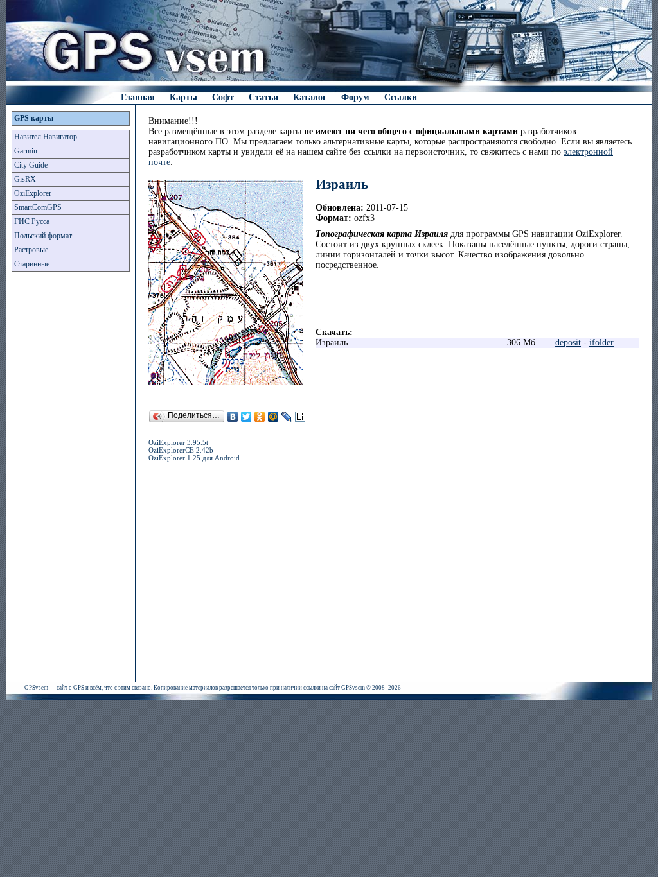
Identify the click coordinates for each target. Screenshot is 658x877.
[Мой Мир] (273, 416)
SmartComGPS (38, 207)
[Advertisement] (70, 480)
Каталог (309, 97)
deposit (568, 342)
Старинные (31, 263)
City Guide (31, 165)
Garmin (25, 150)
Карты (183, 97)
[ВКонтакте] (233, 416)
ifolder (601, 342)
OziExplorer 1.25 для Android (194, 458)
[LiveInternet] (300, 416)
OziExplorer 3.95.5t (178, 442)
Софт (223, 97)
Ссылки (400, 97)
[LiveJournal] (287, 416)
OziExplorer (32, 193)
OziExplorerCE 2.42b (180, 450)
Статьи (263, 97)
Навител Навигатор (45, 136)
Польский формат (43, 235)
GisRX (25, 179)
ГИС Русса (31, 221)
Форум (355, 97)
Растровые (31, 249)
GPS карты (33, 118)
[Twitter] (246, 416)
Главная (138, 97)
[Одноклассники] (260, 416)
